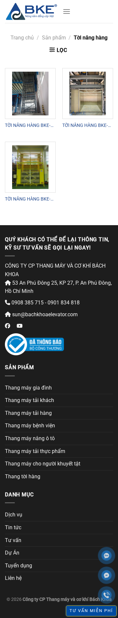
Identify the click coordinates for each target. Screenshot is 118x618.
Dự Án (12, 553)
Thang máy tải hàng (28, 413)
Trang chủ (22, 38)
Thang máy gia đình (28, 388)
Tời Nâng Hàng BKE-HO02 (85, 126)
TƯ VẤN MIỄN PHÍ (91, 610)
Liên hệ (13, 578)
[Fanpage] (7, 326)
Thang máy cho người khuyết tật (42, 464)
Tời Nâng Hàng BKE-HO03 (27, 199)
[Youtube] (20, 326)
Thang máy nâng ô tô (30, 438)
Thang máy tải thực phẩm (35, 451)
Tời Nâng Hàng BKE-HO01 (27, 126)
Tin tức (13, 527)
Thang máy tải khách (29, 400)
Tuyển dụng (18, 565)
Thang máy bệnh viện (30, 425)
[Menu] (66, 11)
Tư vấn (13, 540)
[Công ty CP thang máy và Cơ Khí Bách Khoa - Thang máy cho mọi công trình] (31, 11)
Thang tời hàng (22, 476)
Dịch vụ (13, 514)
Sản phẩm (54, 38)
